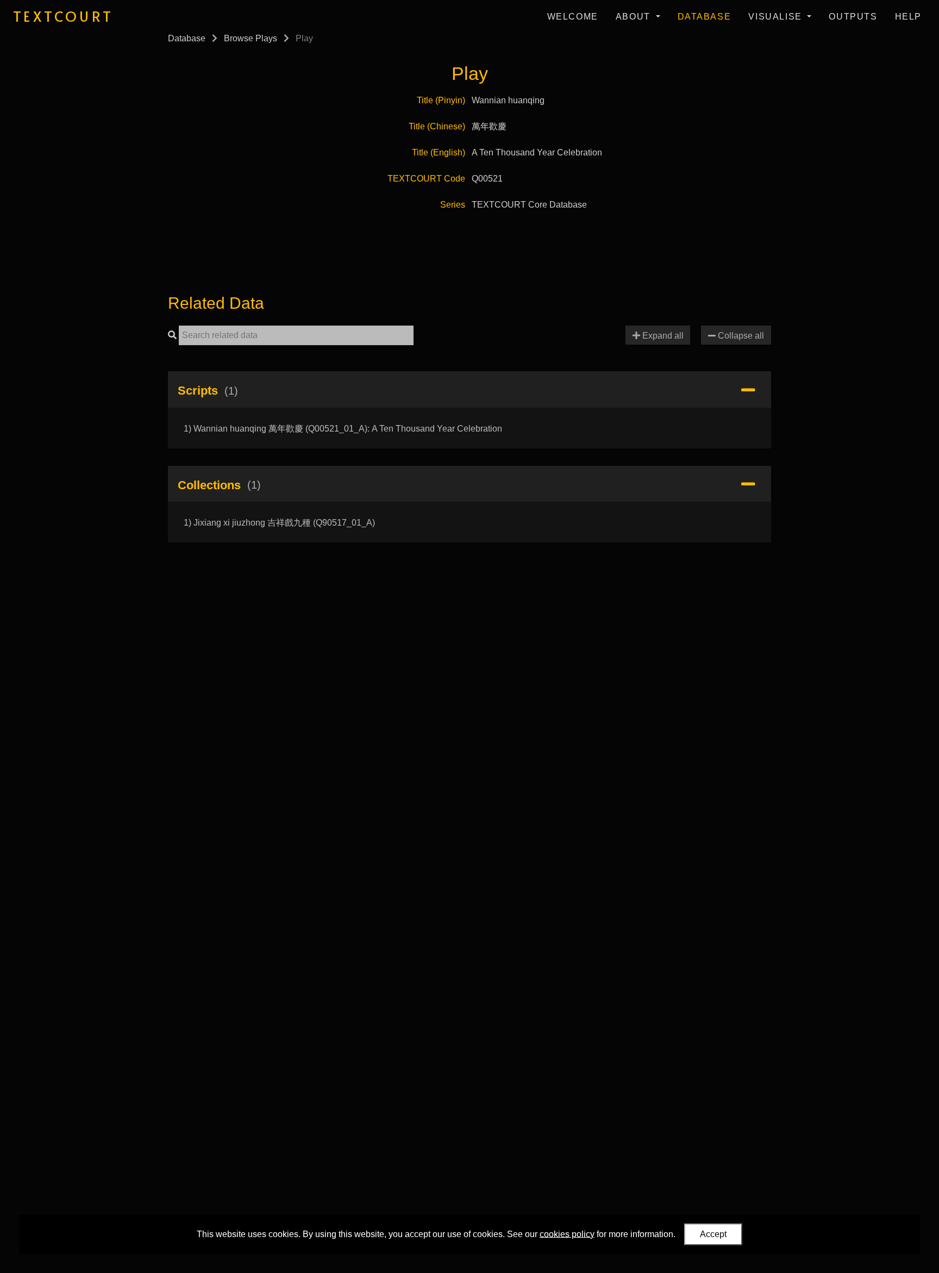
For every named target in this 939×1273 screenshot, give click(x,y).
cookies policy (567, 1233)
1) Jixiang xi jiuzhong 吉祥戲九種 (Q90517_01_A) (279, 522)
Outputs (853, 16)
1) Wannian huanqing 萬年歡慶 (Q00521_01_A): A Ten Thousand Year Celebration (343, 428)
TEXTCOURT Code (426, 178)
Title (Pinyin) (441, 100)
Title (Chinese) (437, 126)
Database (704, 16)
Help (908, 16)
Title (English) (438, 152)
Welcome (572, 16)
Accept (713, 1234)
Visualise (776, 16)
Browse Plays (250, 38)
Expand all (662, 335)
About (635, 16)
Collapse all (740, 335)
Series (452, 204)
